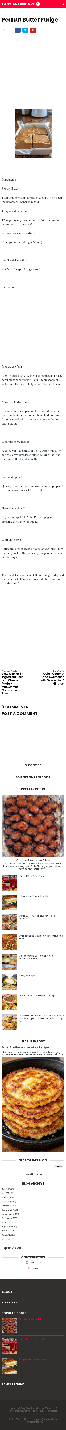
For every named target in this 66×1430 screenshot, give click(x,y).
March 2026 (7, 1201)
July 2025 (6, 1231)
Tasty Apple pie (27, 975)
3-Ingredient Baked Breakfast (35, 896)
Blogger (38, 1174)
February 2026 (8, 1206)
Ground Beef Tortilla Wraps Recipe (37, 995)
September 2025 (9, 1222)
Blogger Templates (46, 1408)
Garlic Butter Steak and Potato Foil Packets (37, 917)
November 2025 (9, 1214)
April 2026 (6, 1197)
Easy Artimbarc (19, 4)
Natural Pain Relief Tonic (32, 876)
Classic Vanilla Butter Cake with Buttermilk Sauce (36, 957)
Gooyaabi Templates (47, 1411)
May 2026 (6, 1193)
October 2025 (8, 1218)
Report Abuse (12, 1248)
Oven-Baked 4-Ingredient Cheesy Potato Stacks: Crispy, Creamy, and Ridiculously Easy (41, 1018)
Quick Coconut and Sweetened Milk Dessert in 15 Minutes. (52, 678)
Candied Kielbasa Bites (33, 860)
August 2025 (7, 1226)
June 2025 (6, 1235)
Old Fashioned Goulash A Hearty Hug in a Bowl (41, 937)
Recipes (34, 1268)
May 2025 (6, 1239)
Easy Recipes (35, 1262)
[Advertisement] (33, 73)
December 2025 (9, 1210)
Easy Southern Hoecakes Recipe (25, 1047)
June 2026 (6, 1189)
